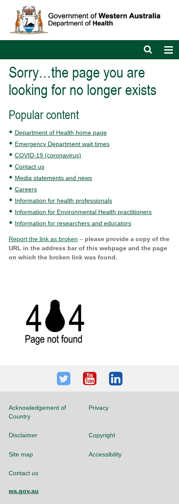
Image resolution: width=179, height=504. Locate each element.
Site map (21, 454)
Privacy (99, 407)
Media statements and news (53, 177)
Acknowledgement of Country (37, 412)
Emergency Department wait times (62, 143)
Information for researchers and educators (73, 223)
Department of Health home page (61, 132)
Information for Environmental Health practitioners (83, 211)
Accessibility (105, 454)
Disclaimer (23, 435)
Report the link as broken (43, 238)
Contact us (29, 166)
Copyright (102, 435)
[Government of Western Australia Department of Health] (89, 3)
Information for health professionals (63, 200)
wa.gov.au (24, 490)
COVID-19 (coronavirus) (48, 155)
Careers (26, 189)
